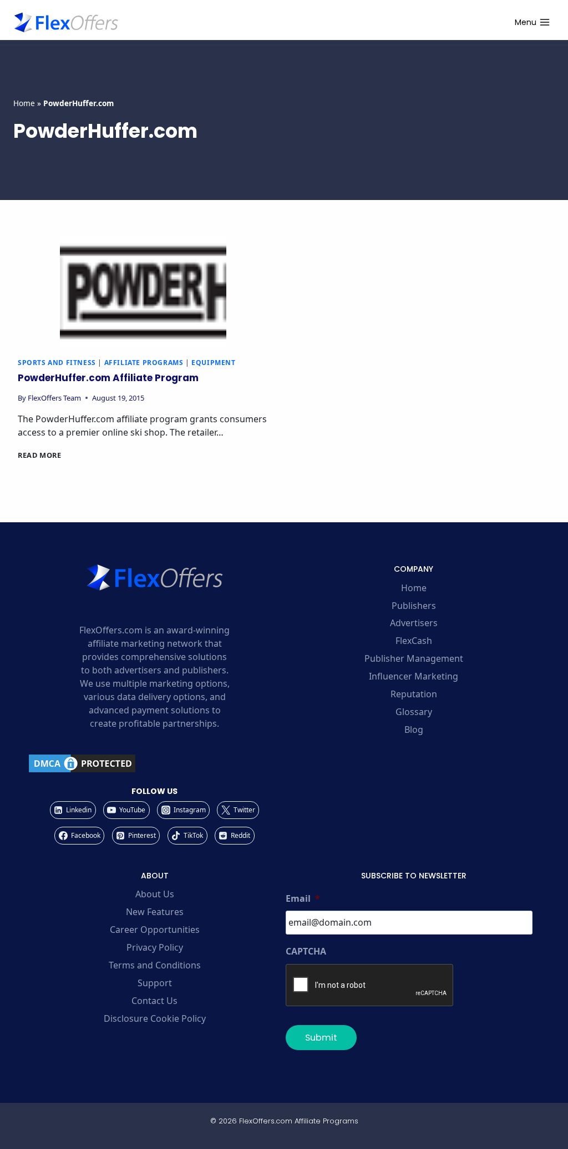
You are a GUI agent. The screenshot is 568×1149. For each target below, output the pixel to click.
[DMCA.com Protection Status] (154, 763)
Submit (321, 1037)
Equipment (213, 362)
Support (155, 983)
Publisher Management (413, 658)
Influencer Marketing (413, 676)
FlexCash (413, 641)
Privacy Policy (154, 947)
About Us (154, 894)
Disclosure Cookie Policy (155, 1018)
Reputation (413, 694)
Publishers (414, 606)
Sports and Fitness (57, 362)
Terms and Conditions (155, 965)
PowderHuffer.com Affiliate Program (108, 377)
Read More (40, 455)
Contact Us (154, 1001)
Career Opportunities (155, 929)
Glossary (413, 712)
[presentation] (143, 291)
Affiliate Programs (144, 362)
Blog (413, 729)
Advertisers (414, 623)
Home (24, 103)
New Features (155, 912)
